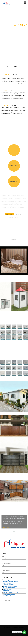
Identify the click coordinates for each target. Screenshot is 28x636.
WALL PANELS (7, 226)
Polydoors (18, 214)
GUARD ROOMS (14, 232)
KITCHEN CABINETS (19, 226)
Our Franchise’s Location (6, 563)
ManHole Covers (13, 217)
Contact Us (4, 567)
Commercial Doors (14, 220)
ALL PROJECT (9, 214)
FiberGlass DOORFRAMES (13, 223)
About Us (4, 558)
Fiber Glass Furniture (9, 229)
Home (3, 556)
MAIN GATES (21, 229)
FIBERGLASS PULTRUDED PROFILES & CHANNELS (14, 238)
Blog (3, 565)
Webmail (3, 572)
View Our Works (14, 33)
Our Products (4, 560)
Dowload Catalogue (6, 570)
